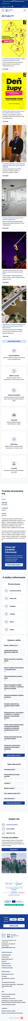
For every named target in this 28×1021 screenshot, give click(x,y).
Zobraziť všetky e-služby (13, 755)
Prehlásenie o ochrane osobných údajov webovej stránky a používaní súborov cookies (13, 1001)
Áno (14, 919)
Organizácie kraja (6, 954)
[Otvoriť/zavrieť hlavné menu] (25, 10)
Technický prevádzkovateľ (8, 994)
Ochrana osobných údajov (8, 1011)
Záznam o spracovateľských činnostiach (12, 1013)
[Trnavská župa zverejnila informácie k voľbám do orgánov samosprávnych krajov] (14, 38)
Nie (21, 919)
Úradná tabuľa (5, 963)
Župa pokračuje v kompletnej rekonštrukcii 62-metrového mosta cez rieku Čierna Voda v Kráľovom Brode (13, 326)
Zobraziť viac (13, 849)
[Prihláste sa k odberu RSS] (10, 6)
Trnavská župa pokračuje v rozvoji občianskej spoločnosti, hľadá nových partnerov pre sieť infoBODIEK (13, 165)
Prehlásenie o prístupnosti (8, 998)
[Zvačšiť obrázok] (14, 903)
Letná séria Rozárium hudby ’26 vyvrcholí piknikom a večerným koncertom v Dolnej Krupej (12, 272)
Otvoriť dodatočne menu (5, 3)
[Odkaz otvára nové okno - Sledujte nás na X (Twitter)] (7, 6)
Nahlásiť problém (14, 925)
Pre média (4, 976)
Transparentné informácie (8, 982)
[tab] (14, 824)
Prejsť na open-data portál (13, 803)
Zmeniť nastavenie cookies (9, 1004)
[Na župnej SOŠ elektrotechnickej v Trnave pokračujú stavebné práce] (14, 197)
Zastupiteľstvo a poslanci (8, 978)
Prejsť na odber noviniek (13, 564)
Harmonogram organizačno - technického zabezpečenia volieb (12, 985)
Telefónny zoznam (6, 965)
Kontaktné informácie (7, 967)
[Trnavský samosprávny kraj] (8, 10)
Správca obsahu (6, 996)
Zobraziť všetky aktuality (14, 341)
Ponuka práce (5, 957)
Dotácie (4, 961)
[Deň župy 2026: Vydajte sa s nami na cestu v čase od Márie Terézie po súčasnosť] (14, 91)
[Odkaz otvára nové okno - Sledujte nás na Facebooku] (1, 6)
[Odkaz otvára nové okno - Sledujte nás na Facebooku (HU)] (3, 6)
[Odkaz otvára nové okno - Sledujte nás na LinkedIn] (9, 6)
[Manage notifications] (22, 1018)
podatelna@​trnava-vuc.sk (8, 947)
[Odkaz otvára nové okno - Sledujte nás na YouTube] (12, 6)
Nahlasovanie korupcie (8, 974)
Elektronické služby (7, 959)
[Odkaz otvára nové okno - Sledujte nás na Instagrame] (5, 6)
